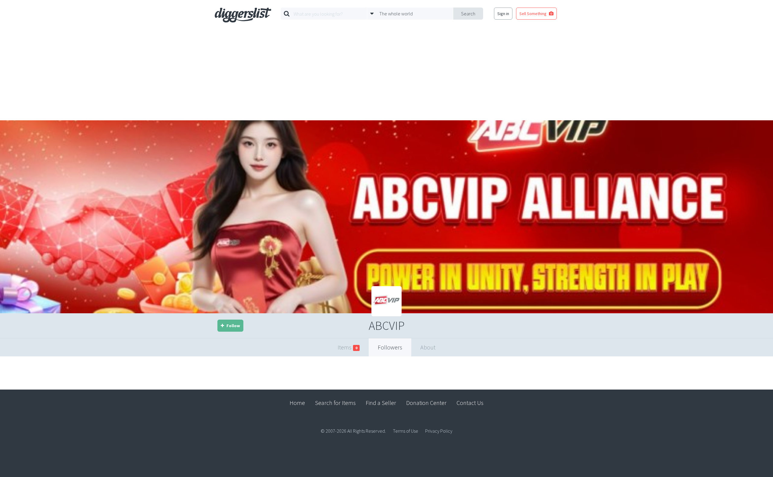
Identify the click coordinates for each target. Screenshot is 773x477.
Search (468, 14)
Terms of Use (405, 431)
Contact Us (470, 402)
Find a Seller (381, 402)
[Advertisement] (386, 75)
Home (297, 402)
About (427, 347)
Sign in (503, 13)
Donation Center (426, 402)
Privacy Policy (438, 431)
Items (347, 347)
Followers (390, 347)
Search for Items (335, 402)
